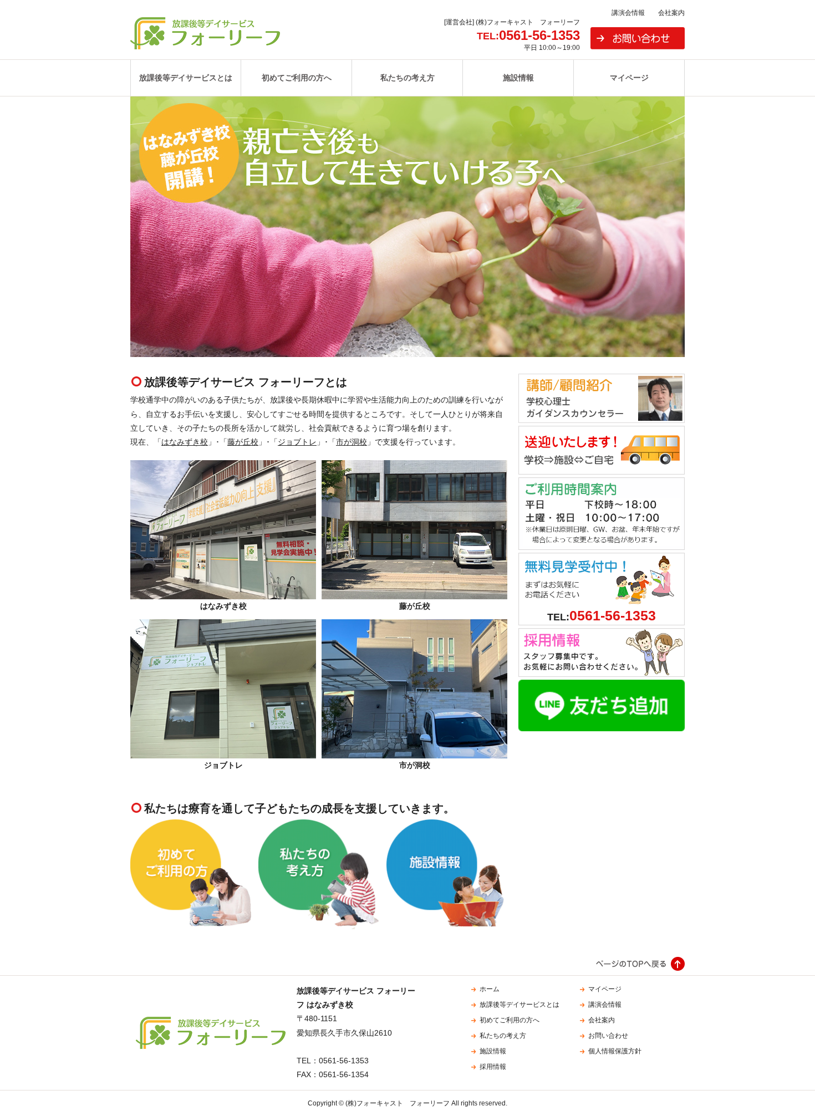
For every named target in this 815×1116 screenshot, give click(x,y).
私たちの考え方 (407, 77)
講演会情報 (628, 13)
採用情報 (493, 1067)
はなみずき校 (184, 441)
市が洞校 (351, 441)
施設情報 (518, 77)
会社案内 (671, 13)
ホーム (490, 989)
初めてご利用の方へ (297, 77)
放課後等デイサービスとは (185, 77)
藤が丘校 (242, 441)
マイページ (629, 77)
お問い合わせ (637, 38)
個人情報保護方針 (614, 1051)
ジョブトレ (297, 441)
